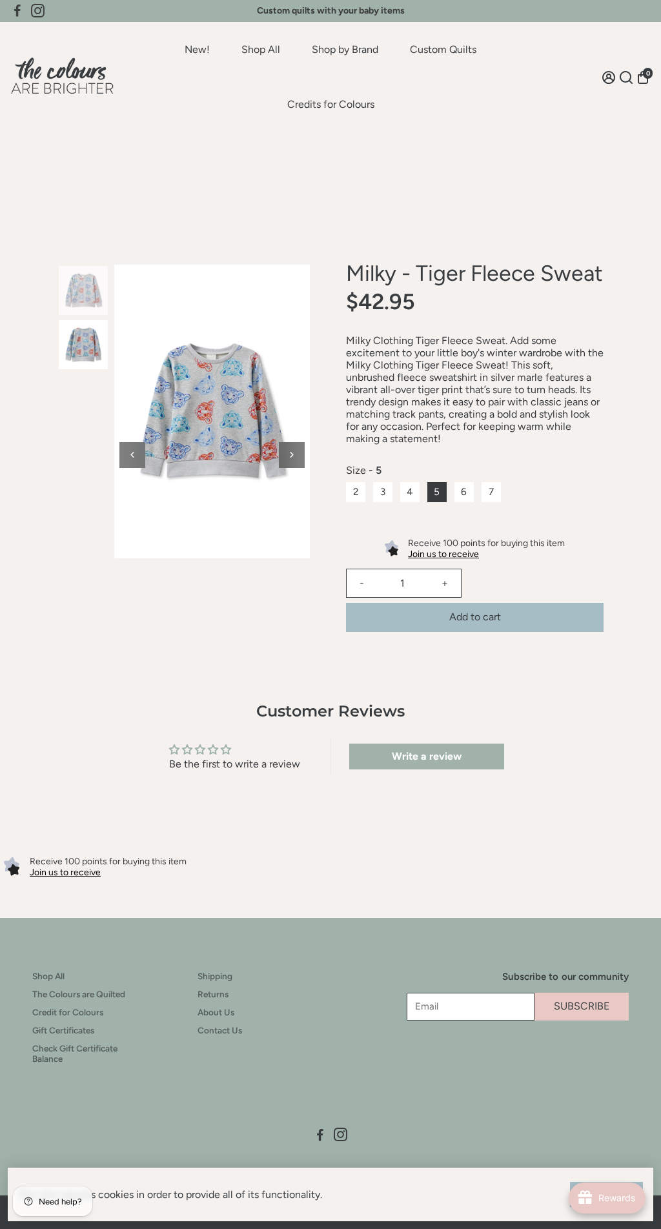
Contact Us (220, 1030)
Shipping (215, 976)
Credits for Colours (330, 104)
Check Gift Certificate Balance (74, 1053)
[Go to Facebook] (17, 11)
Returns (213, 994)
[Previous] (132, 455)
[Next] (292, 455)
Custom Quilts (443, 49)
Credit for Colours (67, 1012)
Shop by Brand (345, 49)
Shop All (260, 49)
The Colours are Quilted (78, 994)
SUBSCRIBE (581, 1006)
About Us (216, 1012)
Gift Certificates (63, 1030)
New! (197, 49)
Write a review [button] (427, 756)
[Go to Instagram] (38, 11)
